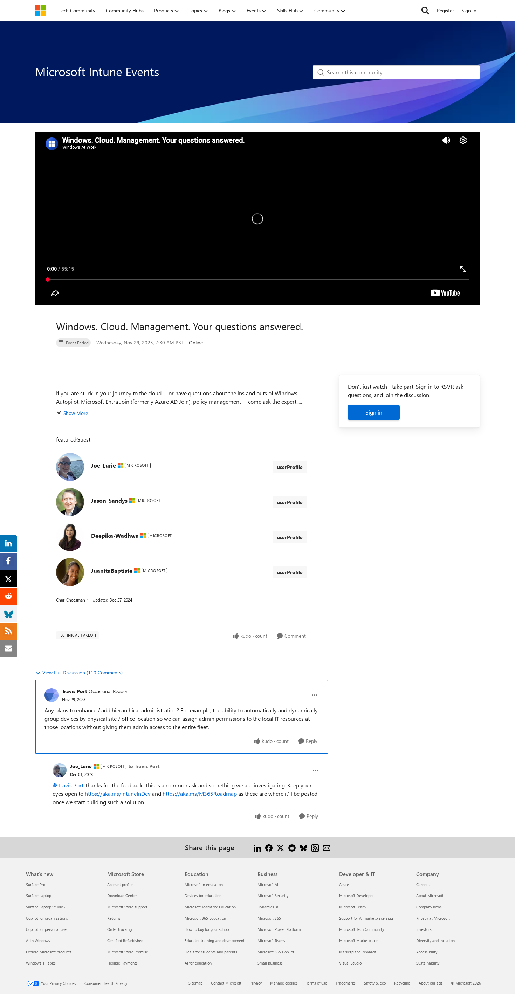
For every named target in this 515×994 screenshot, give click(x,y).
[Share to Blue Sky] (303, 847)
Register (445, 10)
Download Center (122, 895)
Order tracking (119, 929)
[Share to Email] (326, 847)
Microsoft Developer (356, 895)
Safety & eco (375, 983)
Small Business (270, 963)
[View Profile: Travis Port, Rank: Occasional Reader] (51, 695)
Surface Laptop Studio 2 (46, 906)
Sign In (469, 10)
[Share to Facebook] (269, 847)
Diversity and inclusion (435, 940)
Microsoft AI (268, 884)
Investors (424, 929)
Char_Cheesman (70, 600)
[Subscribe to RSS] (315, 847)
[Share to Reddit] (292, 847)
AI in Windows (38, 940)
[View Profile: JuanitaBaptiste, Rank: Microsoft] (70, 572)
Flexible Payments (122, 963)
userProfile (290, 467)
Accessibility (426, 951)
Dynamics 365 (269, 906)
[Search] (425, 10)
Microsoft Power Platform (279, 929)
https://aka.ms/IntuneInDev (118, 793)
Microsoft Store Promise (127, 951)
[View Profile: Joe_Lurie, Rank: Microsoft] (70, 467)
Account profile (120, 884)
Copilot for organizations (47, 918)
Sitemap (195, 983)
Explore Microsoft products (48, 951)
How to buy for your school (207, 929)
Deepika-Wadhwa (115, 535)
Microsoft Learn (352, 906)
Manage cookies (284, 983)
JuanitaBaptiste (111, 570)
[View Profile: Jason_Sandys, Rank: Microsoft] (70, 502)
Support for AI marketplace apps (366, 918)
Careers (423, 884)
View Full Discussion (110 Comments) (82, 672)
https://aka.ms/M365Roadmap (200, 793)
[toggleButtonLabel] (314, 695)
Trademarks (346, 983)
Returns (114, 918)
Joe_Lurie (103, 465)
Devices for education (203, 895)
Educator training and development (215, 940)
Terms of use (316, 983)
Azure (344, 884)
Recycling (402, 983)
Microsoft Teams (271, 940)
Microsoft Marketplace (358, 940)
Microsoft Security (273, 895)
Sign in (373, 412)
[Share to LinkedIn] (257, 847)
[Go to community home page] (40, 10)
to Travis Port (143, 766)
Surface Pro (35, 884)
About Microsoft (430, 895)
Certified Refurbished (125, 940)
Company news (429, 906)
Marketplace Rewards (357, 951)
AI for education (198, 963)
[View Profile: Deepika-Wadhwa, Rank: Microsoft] (70, 537)
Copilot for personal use (46, 929)
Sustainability (427, 963)
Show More (75, 413)
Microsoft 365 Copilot (276, 951)
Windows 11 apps (41, 963)
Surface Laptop (38, 895)
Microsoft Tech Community (361, 929)
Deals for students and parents (211, 951)
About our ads (430, 983)
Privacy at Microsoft (433, 918)
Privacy (256, 983)
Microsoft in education (204, 884)
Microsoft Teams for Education (210, 906)
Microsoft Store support (127, 906)
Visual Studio (350, 963)
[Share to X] (280, 847)
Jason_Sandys (109, 500)
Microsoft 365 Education (205, 918)
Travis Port (74, 691)
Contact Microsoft (226, 983)
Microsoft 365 (269, 918)
